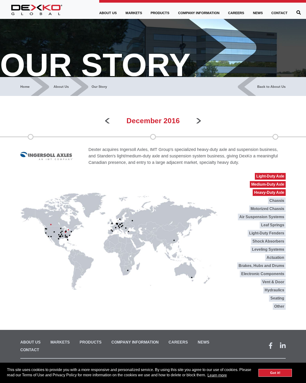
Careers (236, 13)
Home (25, 87)
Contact (279, 13)
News (258, 13)
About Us (108, 13)
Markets (134, 13)
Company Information (198, 13)
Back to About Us (271, 87)
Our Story (99, 87)
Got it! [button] (275, 373)
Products (160, 13)
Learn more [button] (217, 375)
